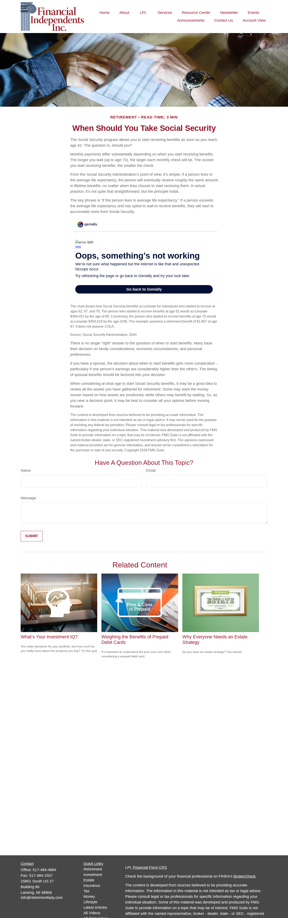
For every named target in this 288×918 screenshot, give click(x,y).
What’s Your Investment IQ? (49, 636)
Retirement (92, 869)
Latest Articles (95, 907)
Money (89, 896)
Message (28, 498)
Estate (88, 880)
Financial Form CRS (150, 867)
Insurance (91, 885)
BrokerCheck (245, 876)
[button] (104, 13)
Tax (86, 891)
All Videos (91, 913)
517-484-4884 (44, 870)
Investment (92, 875)
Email (151, 470)
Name (26, 470)
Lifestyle (90, 902)
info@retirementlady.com (42, 897)
